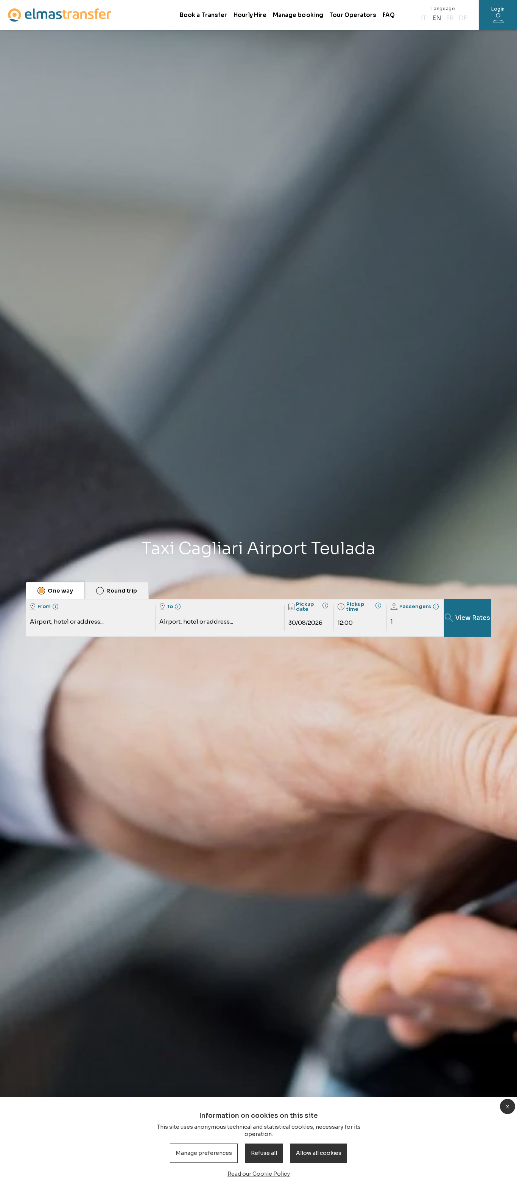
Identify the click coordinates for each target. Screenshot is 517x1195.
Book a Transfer (203, 15)
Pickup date (305, 607)
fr (449, 18)
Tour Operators (352, 15)
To (170, 606)
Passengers (415, 606)
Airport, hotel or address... (67, 621)
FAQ (389, 15)
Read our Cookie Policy (258, 1173)
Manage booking (298, 15)
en (436, 18)
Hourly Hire (250, 15)
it (423, 18)
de (463, 18)
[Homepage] (59, 15)
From (44, 606)
